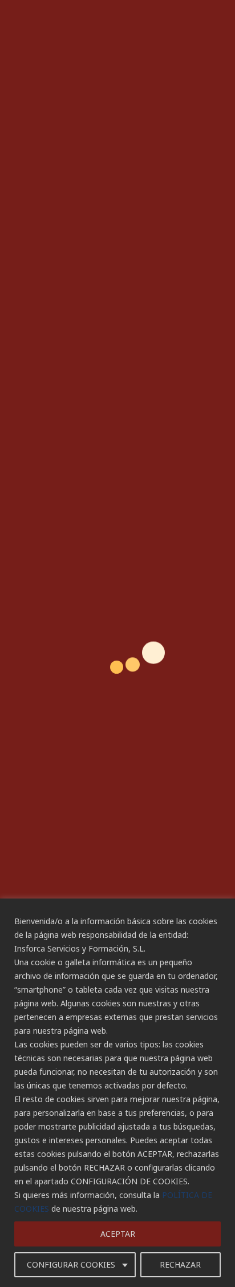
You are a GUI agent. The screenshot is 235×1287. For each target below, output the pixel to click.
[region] (117, 1093)
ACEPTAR (117, 1233)
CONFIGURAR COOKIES (71, 1264)
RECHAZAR (180, 1264)
